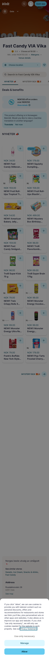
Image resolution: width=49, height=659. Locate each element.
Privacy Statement (28, 629)
